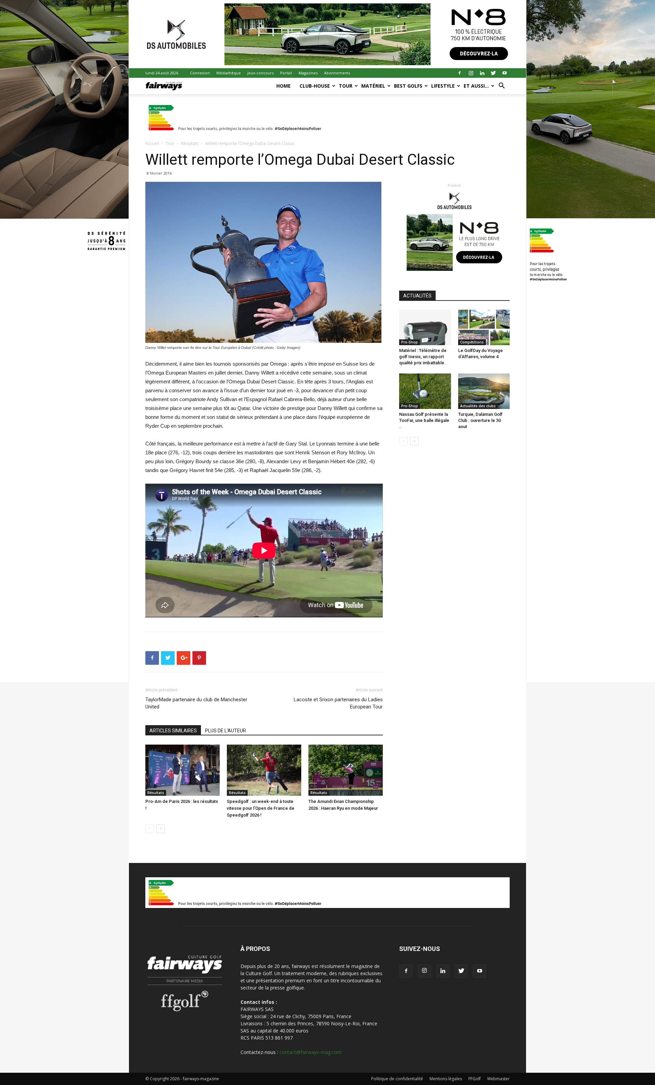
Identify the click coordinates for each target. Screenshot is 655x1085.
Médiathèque (228, 72)
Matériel (373, 86)
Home (283, 86)
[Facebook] (459, 73)
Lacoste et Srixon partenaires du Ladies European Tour (338, 703)
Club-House (315, 86)
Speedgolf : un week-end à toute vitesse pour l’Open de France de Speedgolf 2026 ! (260, 808)
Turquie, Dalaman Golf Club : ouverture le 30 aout (480, 420)
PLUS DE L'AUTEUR (225, 730)
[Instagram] (471, 73)
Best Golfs (408, 86)
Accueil (152, 143)
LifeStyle (443, 86)
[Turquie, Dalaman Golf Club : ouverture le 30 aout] (484, 391)
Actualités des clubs (478, 406)
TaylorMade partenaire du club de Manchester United (196, 703)
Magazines (308, 72)
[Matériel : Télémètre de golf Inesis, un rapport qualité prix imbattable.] (425, 327)
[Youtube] (504, 73)
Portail (286, 72)
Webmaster (498, 1079)
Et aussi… (476, 86)
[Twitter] (493, 73)
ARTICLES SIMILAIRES (173, 730)
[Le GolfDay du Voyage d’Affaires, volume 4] (484, 327)
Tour (345, 86)
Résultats (190, 143)
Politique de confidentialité (397, 1079)
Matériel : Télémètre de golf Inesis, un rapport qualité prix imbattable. (423, 356)
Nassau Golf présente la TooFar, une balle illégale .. (424, 420)
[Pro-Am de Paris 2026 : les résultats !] (182, 770)
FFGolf (474, 1079)
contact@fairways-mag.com (310, 1052)
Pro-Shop (409, 342)
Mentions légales (446, 1079)
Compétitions (472, 342)
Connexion (200, 72)
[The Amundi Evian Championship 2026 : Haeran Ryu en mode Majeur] (345, 770)
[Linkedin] (482, 73)
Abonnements (337, 72)
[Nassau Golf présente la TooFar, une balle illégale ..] (425, 391)
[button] (501, 86)
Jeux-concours (260, 72)
